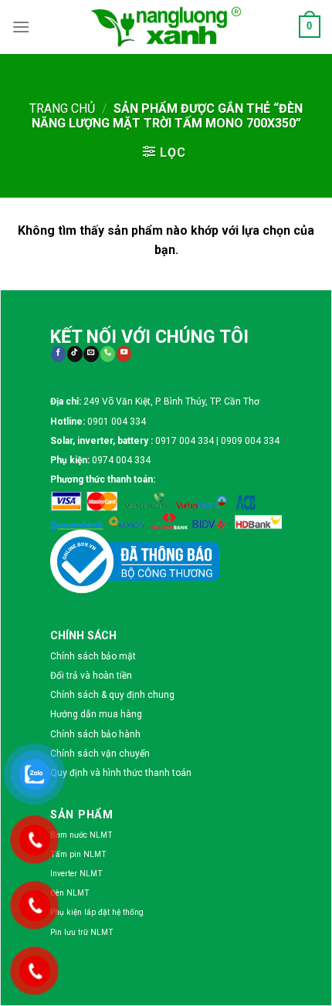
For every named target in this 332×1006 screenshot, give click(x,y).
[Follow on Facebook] (58, 354)
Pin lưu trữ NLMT (81, 932)
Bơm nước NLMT (81, 835)
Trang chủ (62, 108)
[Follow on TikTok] (74, 354)
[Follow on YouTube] (124, 354)
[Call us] (107, 354)
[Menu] (21, 27)
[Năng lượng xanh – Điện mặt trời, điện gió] (166, 26)
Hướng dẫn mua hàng (96, 714)
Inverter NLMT (76, 873)
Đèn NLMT (70, 893)
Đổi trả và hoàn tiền (91, 675)
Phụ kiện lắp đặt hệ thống (97, 912)
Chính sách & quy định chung (112, 694)
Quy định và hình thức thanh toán (120, 772)
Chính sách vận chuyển (100, 753)
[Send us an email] (90, 354)
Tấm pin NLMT (78, 854)
